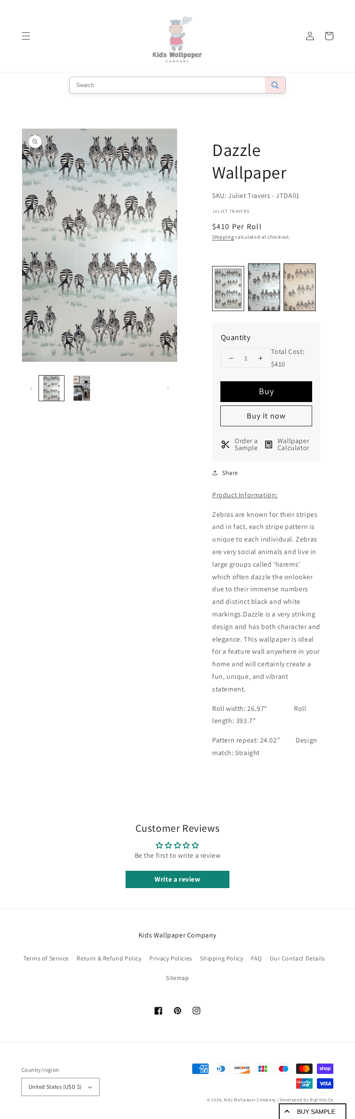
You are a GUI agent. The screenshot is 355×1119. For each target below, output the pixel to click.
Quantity (235, 337)
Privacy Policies (170, 958)
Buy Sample (316, 1111)
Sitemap (177, 978)
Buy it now (266, 416)
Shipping (223, 237)
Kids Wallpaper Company (250, 1100)
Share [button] (230, 473)
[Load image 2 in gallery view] (82, 388)
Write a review (177, 879)
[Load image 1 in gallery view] (52, 388)
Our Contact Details (297, 958)
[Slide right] (168, 388)
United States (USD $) (55, 1086)
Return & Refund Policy (109, 958)
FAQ (256, 958)
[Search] (275, 85)
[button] (26, 35)
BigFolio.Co (321, 1100)
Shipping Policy (221, 958)
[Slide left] (31, 388)
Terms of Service (46, 958)
